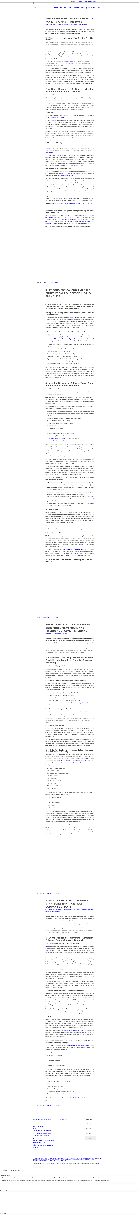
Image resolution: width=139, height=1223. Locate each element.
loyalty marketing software (79, 703)
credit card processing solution (75, 1009)
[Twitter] (97, 1)
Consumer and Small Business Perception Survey (75, 1098)
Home (34, 1128)
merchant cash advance (75, 832)
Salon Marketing (57, 299)
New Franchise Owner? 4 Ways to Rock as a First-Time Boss (69, 20)
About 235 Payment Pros (39, 1142)
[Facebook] (100, 1)
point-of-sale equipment (63, 219)
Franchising (48, 24)
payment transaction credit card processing (73, 1030)
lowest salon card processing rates (73, 549)
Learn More (39, 1167)
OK (34, 1167)
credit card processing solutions (59, 828)
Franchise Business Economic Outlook (79, 1045)
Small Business (83, 24)
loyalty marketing (74, 219)
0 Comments (46, 282)
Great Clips (73, 317)
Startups (64, 633)
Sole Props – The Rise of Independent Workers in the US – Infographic (75, 203)
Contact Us (35, 1147)
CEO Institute (69, 61)
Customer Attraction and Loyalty (54, 909)
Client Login (93, 1)
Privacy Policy (36, 1149)
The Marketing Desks (65, 1156)
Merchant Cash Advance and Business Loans (43, 1140)
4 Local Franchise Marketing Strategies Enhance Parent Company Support (66, 903)
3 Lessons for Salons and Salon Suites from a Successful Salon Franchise (69, 293)
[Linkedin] (105, 1)
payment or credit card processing (56, 438)
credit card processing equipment (60, 703)
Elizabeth (55, 282)
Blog (34, 1144)
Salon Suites (74, 24)
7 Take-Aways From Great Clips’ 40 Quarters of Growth (69, 339)
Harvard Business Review (57, 100)
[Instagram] (102, 1)
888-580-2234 (80, 1)
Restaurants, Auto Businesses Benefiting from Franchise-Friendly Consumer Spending (67, 627)
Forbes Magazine (49, 152)
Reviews (47, 946)
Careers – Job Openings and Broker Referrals (43, 1145)
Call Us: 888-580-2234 (38, 1126)
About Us (87, 1)
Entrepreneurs (49, 633)
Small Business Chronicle (57, 117)
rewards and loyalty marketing (55, 441)
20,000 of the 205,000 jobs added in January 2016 (74, 760)
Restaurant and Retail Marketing (62, 24)
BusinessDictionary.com (67, 175)
